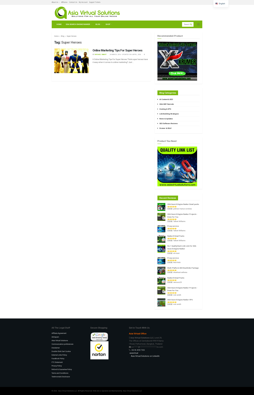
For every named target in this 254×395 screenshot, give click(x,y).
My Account (83, 2)
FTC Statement (57, 362)
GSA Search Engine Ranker (78, 24)
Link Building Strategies (169, 114)
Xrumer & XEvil (165, 128)
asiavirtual (133, 353)
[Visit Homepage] (87, 12)
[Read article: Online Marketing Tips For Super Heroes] (71, 60)
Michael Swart (101, 54)
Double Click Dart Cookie (61, 351)
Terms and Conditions (60, 373)
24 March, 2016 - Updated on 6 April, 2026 (125, 54)
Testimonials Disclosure (61, 377)
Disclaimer (56, 348)
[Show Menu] (198, 24)
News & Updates (166, 119)
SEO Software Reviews (168, 123)
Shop (108, 24)
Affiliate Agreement (59, 333)
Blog (98, 24)
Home (59, 24)
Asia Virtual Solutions (60, 341)
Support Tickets (94, 2)
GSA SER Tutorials (166, 104)
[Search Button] (191, 24)
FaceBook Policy (58, 359)
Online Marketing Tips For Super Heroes (117, 50)
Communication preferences (62, 344)
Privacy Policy (57, 366)
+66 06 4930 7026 (138, 350)
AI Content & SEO (166, 99)
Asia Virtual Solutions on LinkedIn (145, 356)
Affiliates (64, 2)
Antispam (55, 337)
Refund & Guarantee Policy (62, 369)
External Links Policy (59, 355)
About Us (55, 2)
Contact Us (73, 2)
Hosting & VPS (165, 109)
